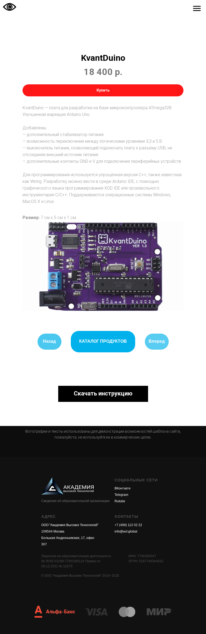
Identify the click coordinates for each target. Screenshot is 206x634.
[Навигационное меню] (197, 8)
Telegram (121, 495)
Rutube (120, 501)
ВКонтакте (123, 488)
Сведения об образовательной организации (75, 501)
